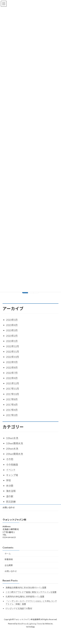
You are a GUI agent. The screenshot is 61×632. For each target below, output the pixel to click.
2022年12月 (12, 346)
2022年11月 (12, 351)
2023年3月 (12, 330)
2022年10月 (12, 356)
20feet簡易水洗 (14, 453)
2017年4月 (12, 409)
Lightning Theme (35, 624)
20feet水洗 (12, 448)
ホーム (8, 553)
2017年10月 (12, 394)
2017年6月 (12, 404)
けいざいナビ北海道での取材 (19, 608)
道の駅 (9, 496)
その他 (9, 459)
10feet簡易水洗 (14, 443)
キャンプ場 (12, 475)
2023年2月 (12, 335)
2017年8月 (12, 399)
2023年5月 (12, 319)
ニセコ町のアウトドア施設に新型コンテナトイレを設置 (31, 592)
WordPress (22, 624)
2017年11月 (12, 388)
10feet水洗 (12, 438)
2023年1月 (12, 341)
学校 (8, 480)
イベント (11, 469)
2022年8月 (12, 367)
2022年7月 (12, 372)
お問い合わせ (9, 507)
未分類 (9, 485)
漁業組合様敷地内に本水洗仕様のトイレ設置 (26, 587)
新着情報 (9, 559)
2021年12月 (12, 383)
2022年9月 (12, 362)
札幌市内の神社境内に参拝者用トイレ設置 (25, 596)
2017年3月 (12, 415)
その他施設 (12, 464)
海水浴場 (11, 490)
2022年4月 (12, 378)
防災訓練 (11, 501)
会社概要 (9, 565)
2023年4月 (12, 325)
